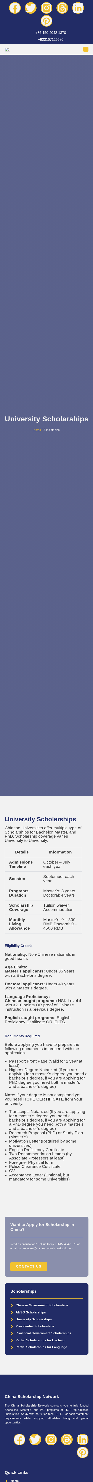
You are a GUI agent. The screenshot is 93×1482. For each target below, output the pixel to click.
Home (37, 429)
